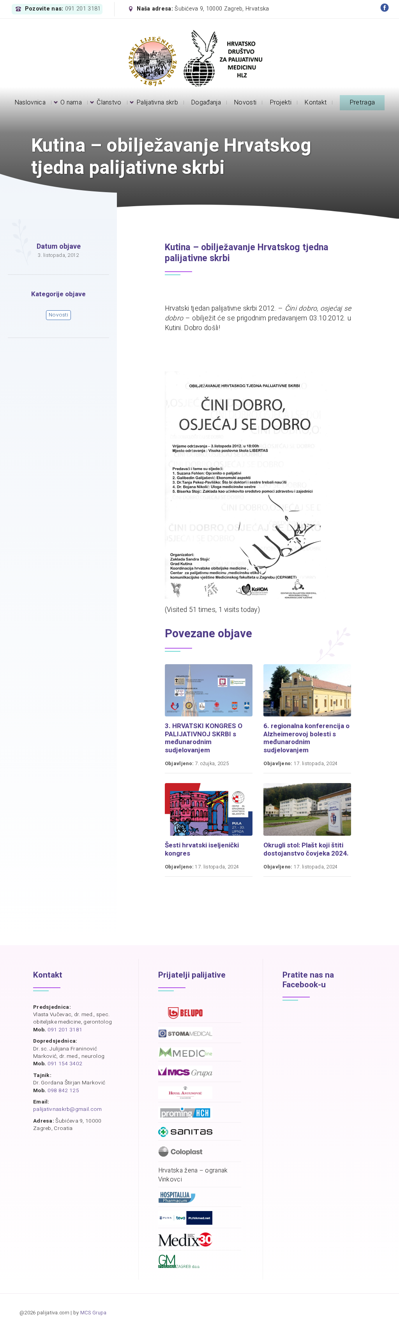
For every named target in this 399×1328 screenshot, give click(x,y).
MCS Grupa (93, 1312)
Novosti (58, 315)
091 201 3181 (83, 9)
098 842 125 (63, 1091)
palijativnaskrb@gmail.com (67, 1109)
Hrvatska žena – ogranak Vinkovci (193, 1175)
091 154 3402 (65, 1064)
